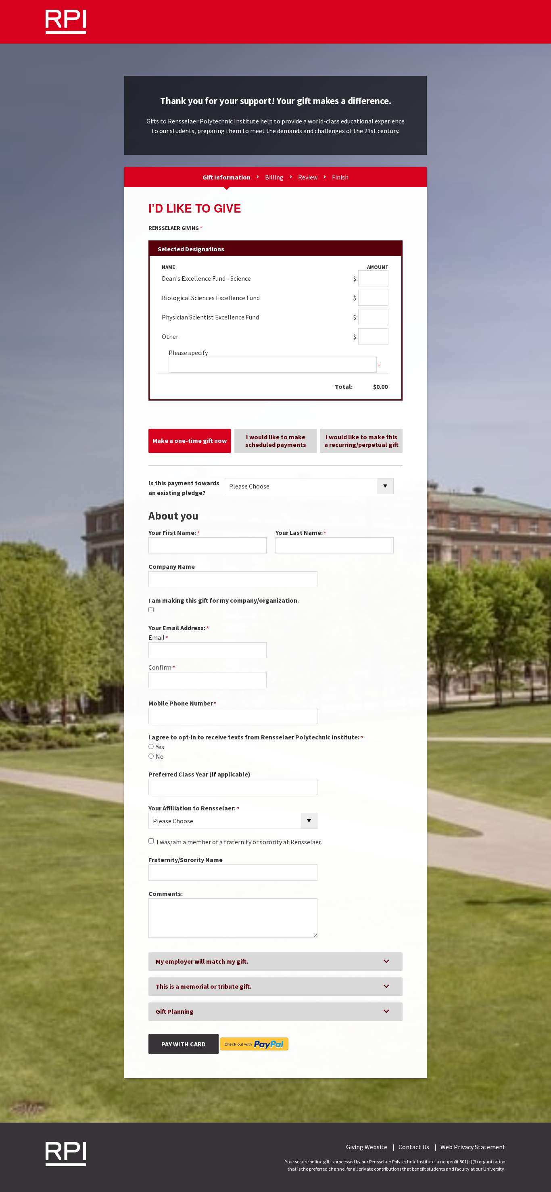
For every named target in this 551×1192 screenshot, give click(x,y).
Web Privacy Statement (472, 1147)
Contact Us (414, 1147)
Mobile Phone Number (181, 703)
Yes (160, 747)
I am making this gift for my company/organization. (223, 600)
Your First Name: (172, 532)
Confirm (160, 667)
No (160, 756)
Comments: (165, 893)
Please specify (188, 353)
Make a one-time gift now (189, 440)
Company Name (171, 566)
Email (157, 637)
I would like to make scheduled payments (275, 441)
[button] (275, 961)
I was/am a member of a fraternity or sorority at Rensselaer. (239, 842)
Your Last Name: (300, 532)
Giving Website (366, 1147)
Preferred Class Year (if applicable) (199, 774)
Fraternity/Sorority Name (185, 860)
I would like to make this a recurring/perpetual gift (361, 441)
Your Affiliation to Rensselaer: (192, 808)
